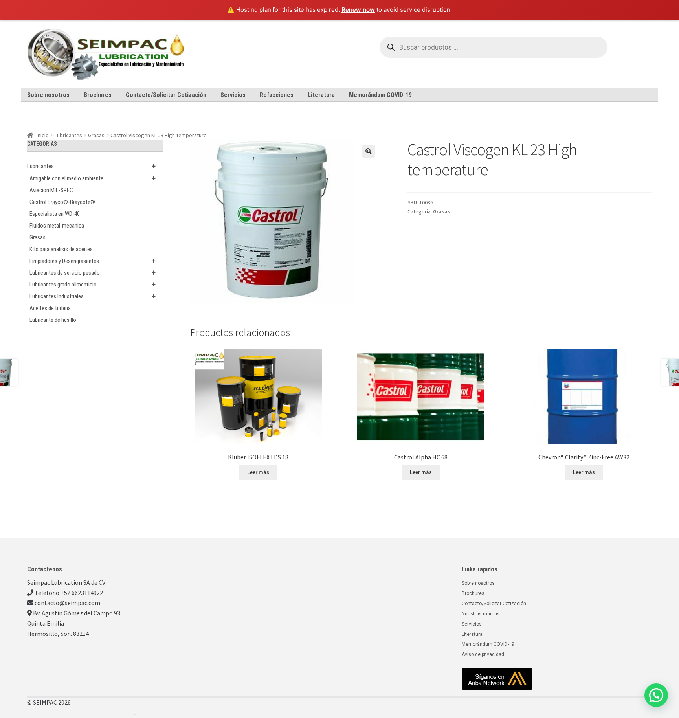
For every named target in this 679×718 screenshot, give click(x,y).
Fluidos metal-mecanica (56, 225)
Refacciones (277, 95)
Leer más (258, 472)
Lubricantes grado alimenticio (92, 284)
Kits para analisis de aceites (61, 249)
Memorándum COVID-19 (380, 95)
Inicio (43, 135)
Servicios (233, 95)
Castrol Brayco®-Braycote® (62, 202)
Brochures (98, 95)
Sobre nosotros (48, 95)
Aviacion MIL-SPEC (51, 190)
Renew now (358, 9)
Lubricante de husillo (52, 319)
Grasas (96, 135)
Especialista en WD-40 (54, 213)
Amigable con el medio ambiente (92, 178)
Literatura (321, 95)
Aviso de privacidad (483, 654)
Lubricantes (68, 135)
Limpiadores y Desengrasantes (92, 261)
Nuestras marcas (481, 614)
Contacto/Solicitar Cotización (166, 95)
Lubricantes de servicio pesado (92, 272)
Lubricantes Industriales (92, 296)
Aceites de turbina (50, 308)
